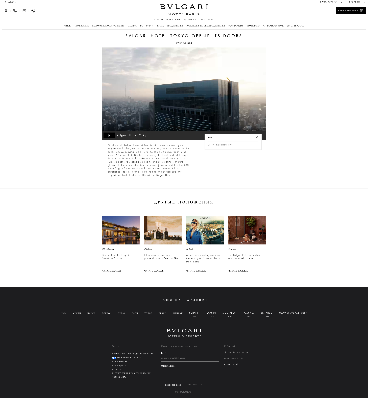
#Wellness (148, 249)
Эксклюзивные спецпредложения (205, 26)
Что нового (253, 26)
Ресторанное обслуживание (108, 26)
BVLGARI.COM (231, 364)
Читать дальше (111, 271)
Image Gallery (235, 26)
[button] (330, 2)
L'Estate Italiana (295, 26)
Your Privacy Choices (128, 358)
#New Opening (184, 43)
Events (150, 26)
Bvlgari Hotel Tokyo (224, 145)
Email (164, 353)
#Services (232, 249)
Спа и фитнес (135, 26)
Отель (67, 26)
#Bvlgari (189, 249)
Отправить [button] (168, 366)
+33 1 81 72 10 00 (203, 19)
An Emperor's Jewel (273, 26)
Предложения (175, 26)
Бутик (160, 26)
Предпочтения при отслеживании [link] (131, 373)
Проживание (82, 26)
